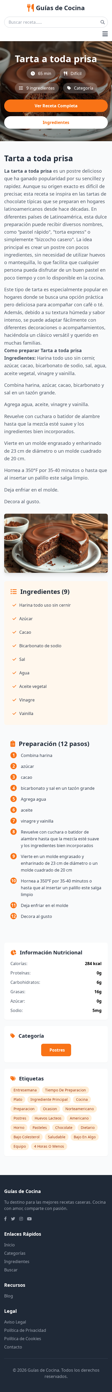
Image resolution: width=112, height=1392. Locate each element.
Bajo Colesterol (27, 1136)
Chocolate (63, 1127)
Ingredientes (56, 122)
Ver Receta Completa (56, 106)
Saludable (56, 1136)
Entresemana (25, 1090)
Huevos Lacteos (48, 1118)
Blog (8, 1296)
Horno (19, 1127)
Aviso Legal (15, 1322)
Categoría (83, 88)
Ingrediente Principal (49, 1099)
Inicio (9, 1245)
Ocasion (50, 1108)
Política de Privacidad (25, 1330)
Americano (79, 1118)
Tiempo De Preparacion (65, 1090)
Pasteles (40, 1127)
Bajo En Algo (85, 1136)
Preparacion (24, 1108)
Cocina (82, 1099)
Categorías (15, 1253)
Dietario (88, 1127)
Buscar (11, 1270)
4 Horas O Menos (49, 1146)
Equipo (20, 1146)
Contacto (13, 1347)
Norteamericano (79, 1108)
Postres (57, 1050)
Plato (18, 1099)
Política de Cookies (22, 1338)
